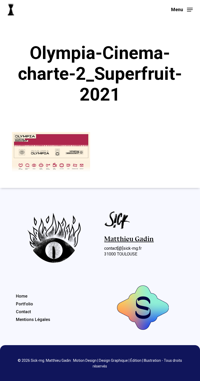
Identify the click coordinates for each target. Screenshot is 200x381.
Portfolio (24, 303)
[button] (182, 9)
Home (21, 296)
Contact (23, 311)
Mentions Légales (33, 319)
